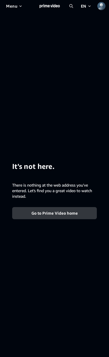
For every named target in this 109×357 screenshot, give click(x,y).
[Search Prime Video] (71, 6)
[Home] (50, 6)
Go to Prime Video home (54, 212)
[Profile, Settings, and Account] (101, 6)
